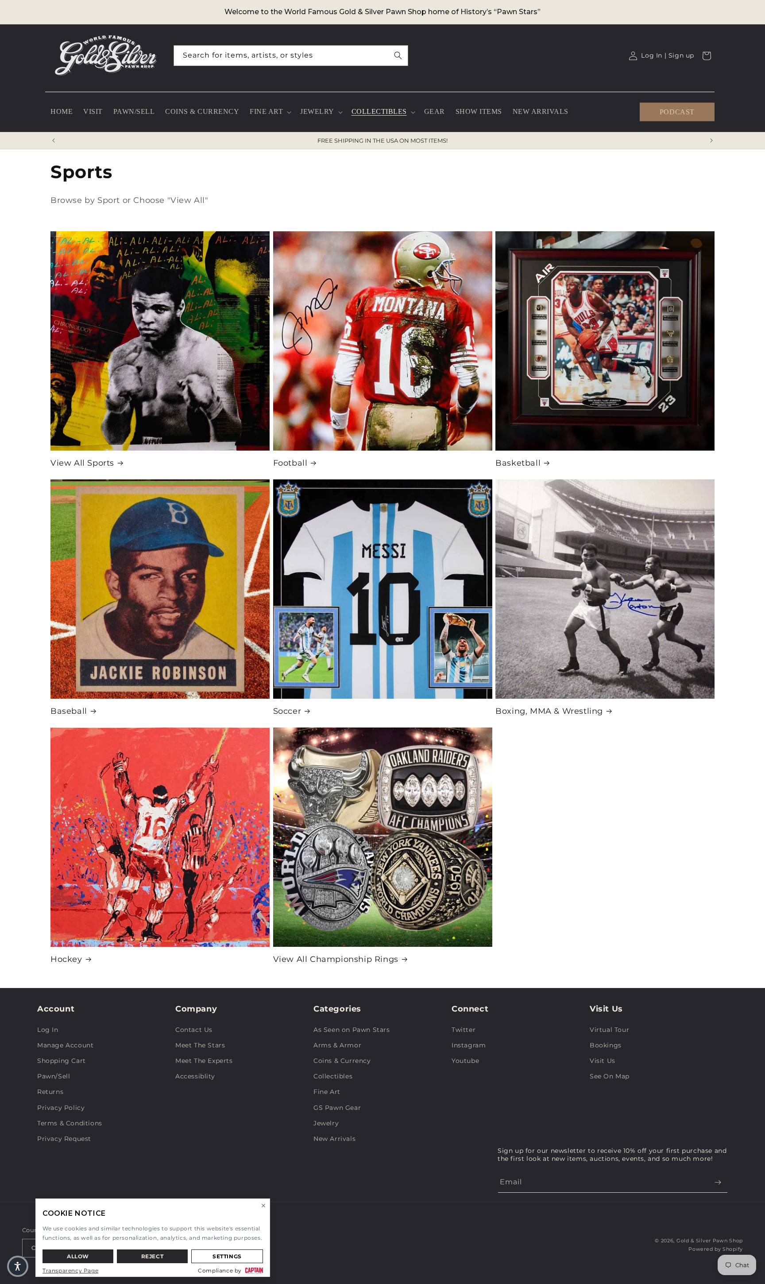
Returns (50, 1092)
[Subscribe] (717, 1182)
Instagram (469, 1045)
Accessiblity (195, 1076)
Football (290, 463)
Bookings (606, 1045)
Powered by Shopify (715, 1249)
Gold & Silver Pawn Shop (709, 1240)
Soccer (287, 711)
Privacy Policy (61, 1108)
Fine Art (326, 1092)
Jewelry (326, 1123)
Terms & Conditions (69, 1123)
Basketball (518, 463)
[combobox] (291, 56)
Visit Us (602, 1061)
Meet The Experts (204, 1061)
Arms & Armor (337, 1045)
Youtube (465, 1061)
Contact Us (193, 1030)
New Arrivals (334, 1139)
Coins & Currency (342, 1061)
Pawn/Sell (53, 1076)
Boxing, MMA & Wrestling (549, 711)
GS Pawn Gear (337, 1108)
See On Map (610, 1076)
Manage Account (65, 1045)
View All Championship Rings (335, 959)
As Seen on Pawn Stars (351, 1030)
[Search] (398, 55)
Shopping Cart (61, 1061)
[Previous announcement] (53, 140)
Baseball (68, 711)
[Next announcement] (711, 140)
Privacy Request (64, 1139)
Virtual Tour (609, 1030)
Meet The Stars (200, 1045)
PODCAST (677, 111)
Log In (47, 1030)
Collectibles (332, 1076)
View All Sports (82, 463)
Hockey (66, 959)
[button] (269, 112)
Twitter (463, 1030)
